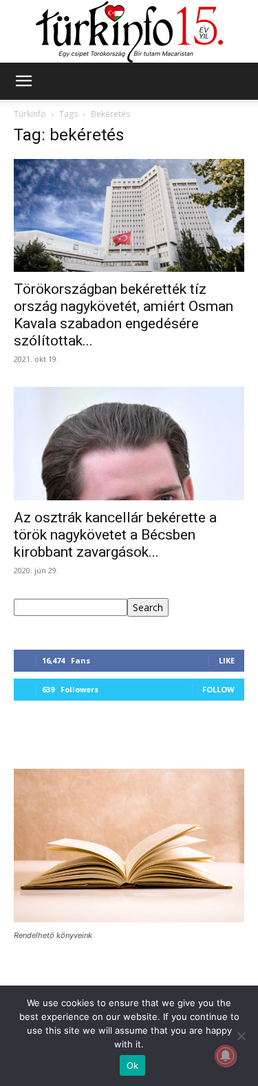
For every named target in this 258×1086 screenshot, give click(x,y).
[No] (241, 1036)
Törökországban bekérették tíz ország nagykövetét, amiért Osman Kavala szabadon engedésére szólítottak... (123, 315)
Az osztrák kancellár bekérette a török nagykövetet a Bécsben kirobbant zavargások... (115, 534)
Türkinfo (30, 114)
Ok (133, 1065)
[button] (23, 81)
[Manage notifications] (226, 1056)
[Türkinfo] (129, 32)
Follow (218, 689)
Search (148, 607)
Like (227, 660)
